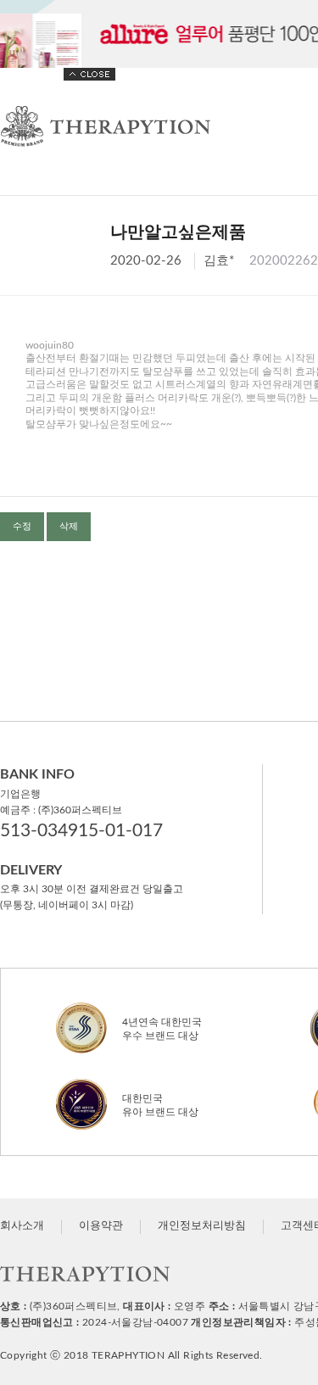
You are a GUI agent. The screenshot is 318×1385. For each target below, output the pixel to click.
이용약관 (101, 1225)
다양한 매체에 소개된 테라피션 (159, 34)
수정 (22, 526)
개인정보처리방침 (202, 1225)
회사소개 (22, 1225)
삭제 (68, 526)
